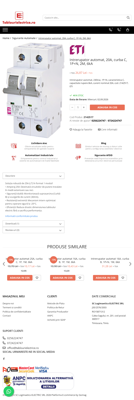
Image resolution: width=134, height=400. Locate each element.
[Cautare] (128, 18)
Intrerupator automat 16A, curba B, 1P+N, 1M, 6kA (110, 260)
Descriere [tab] (10, 175)
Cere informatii (108, 129)
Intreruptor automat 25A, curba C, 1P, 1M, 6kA (24, 260)
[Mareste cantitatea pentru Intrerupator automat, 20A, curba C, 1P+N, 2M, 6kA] (83, 107)
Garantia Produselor (57, 311)
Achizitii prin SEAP (56, 319)
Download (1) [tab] (12, 223)
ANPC (50, 315)
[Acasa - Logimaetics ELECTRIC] (20, 18)
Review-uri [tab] (12, 230)
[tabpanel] (33, 90)
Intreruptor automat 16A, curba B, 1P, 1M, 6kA (67, 260)
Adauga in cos (107, 107)
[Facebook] (4, 358)
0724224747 (14, 343)
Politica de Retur (55, 307)
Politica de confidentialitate (17, 311)
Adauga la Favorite (82, 129)
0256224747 (14, 338)
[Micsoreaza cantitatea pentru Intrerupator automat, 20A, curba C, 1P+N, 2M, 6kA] (72, 107)
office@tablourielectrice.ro (22, 348)
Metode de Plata (55, 303)
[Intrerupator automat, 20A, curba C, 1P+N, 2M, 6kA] (33, 90)
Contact (7, 315)
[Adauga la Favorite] (37, 278)
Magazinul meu (14, 296)
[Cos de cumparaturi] (127, 29)
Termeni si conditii (12, 307)
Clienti (52, 296)
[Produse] (6, 30)
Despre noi (8, 303)
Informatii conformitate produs (21, 216)
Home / (7, 38)
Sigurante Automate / (25, 38)
